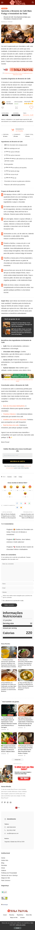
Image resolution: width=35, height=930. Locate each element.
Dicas (4, 715)
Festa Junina (22, 713)
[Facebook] (17, 503)
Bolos (5, 115)
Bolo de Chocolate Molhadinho (14, 406)
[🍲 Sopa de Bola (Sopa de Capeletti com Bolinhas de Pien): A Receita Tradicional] (26, 675)
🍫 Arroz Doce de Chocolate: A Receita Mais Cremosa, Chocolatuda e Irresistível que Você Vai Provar (25, 663)
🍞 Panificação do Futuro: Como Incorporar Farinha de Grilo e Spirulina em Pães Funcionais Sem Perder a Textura (25, 749)
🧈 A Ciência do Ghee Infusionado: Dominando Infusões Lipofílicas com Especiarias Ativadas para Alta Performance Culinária (8, 663)
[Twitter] (21, 503)
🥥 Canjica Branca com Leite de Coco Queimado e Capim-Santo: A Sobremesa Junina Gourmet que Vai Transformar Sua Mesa (26, 721)
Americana (15, 115)
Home (3, 858)
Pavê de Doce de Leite (11, 425)
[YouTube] (10, 802)
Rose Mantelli (9, 103)
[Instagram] (8, 802)
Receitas (4, 8)
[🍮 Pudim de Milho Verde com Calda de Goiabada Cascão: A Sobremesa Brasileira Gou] (17, 331)
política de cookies (20, 925)
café (15, 476)
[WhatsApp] (29, 503)
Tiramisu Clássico (9, 414)
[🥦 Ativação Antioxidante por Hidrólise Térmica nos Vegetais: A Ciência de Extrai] (9, 738)
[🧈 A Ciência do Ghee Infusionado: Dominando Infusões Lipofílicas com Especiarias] (9, 652)
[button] (32, 104)
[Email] (21, 507)
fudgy (20, 476)
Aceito (17, 928)
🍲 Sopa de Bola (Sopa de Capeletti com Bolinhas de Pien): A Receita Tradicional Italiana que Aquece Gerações (25, 686)
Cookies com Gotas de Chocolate (14, 419)
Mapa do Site (5, 878)
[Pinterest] (25, 503)
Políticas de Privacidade (9, 873)
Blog (2, 863)
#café (31, 115)
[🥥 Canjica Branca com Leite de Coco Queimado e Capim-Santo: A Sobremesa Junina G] (26, 710)
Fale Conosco (5, 880)
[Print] (3, 107)
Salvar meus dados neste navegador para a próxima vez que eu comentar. (17, 596)
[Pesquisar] (33, 2)
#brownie (26, 115)
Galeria (3, 870)
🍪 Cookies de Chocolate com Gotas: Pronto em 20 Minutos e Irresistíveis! (20, 532)
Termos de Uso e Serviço (9, 875)
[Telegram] (17, 507)
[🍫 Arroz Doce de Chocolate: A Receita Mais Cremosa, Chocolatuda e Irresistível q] (26, 652)
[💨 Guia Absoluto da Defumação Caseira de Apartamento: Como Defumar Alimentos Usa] (9, 710)
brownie (10, 476)
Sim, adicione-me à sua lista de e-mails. (13, 600)
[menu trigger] (2, 2)
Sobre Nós (4, 860)
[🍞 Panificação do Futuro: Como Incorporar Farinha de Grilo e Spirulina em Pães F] (26, 738)
